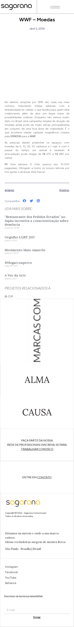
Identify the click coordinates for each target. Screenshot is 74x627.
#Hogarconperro (18, 263)
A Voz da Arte (15, 275)
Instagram (11, 566)
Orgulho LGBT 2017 (20, 237)
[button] (24, 201)
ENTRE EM (37, 477)
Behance (10, 583)
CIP (10, 296)
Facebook (11, 572)
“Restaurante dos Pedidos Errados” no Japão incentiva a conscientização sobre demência (37, 221)
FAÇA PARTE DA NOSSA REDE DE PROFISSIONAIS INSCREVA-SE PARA (37, 445)
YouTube (10, 577)
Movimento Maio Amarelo (25, 250)
